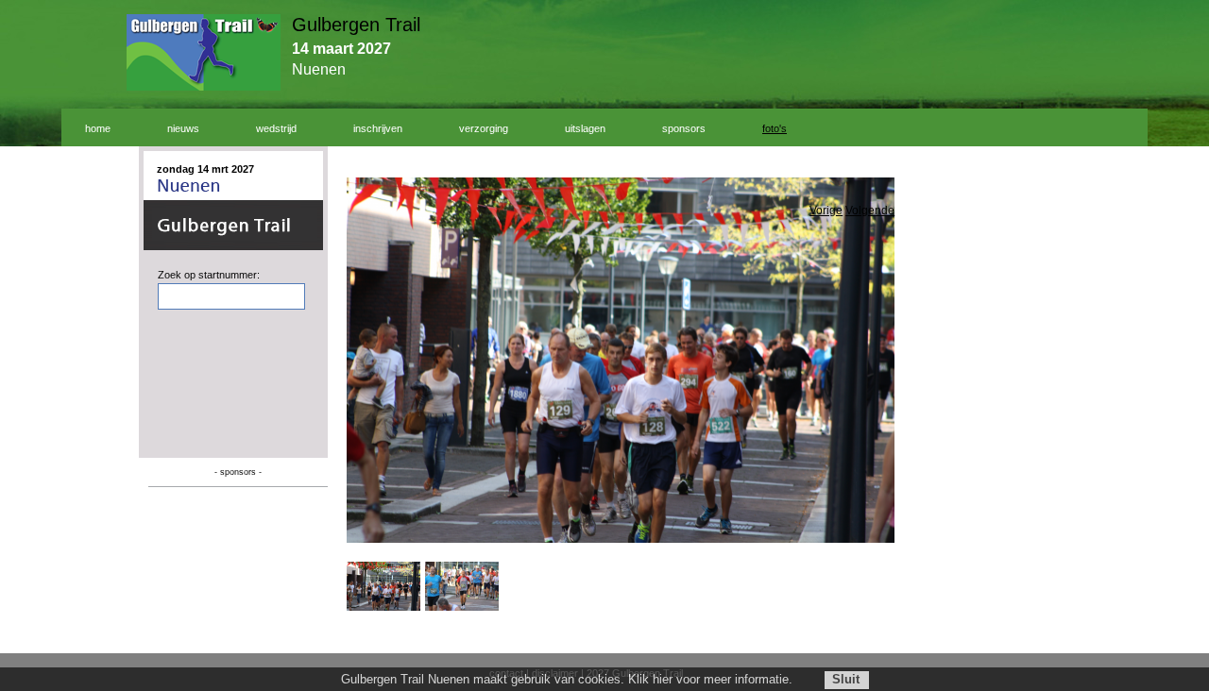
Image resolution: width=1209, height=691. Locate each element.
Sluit (846, 679)
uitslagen (585, 128)
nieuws (183, 128)
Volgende (869, 210)
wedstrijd (276, 128)
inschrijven (377, 128)
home (98, 128)
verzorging (483, 128)
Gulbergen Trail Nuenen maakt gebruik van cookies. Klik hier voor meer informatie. (566, 679)
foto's (774, 128)
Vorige (826, 210)
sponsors (684, 128)
